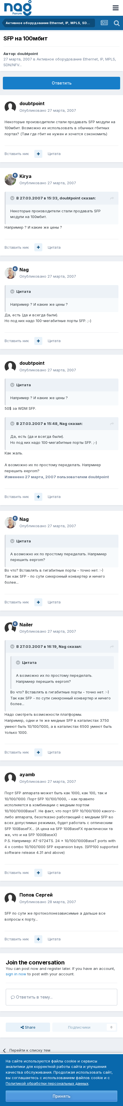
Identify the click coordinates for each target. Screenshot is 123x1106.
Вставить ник (17, 153)
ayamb (27, 774)
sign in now (16, 974)
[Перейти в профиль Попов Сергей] (10, 898)
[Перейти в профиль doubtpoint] (10, 107)
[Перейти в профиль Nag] (10, 273)
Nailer (26, 624)
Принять (61, 1096)
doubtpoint (27, 53)
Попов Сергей (36, 895)
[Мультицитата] (38, 154)
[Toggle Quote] (12, 198)
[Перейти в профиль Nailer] (10, 628)
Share (29, 1027)
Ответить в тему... (34, 997)
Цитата (54, 153)
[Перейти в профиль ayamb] (10, 778)
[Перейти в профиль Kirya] (10, 179)
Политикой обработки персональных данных (47, 1083)
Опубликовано (47, 110)
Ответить (62, 83)
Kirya (25, 176)
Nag (24, 269)
